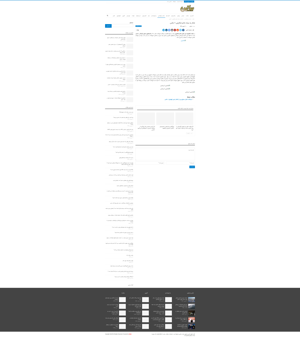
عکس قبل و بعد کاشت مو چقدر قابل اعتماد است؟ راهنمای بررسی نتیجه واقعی (119, 209)
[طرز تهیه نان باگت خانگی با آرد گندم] (145, 299)
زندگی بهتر (173, 16)
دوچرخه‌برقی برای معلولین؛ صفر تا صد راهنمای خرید (123, 180)
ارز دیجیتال (138, 16)
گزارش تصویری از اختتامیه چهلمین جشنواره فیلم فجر (182, 325)
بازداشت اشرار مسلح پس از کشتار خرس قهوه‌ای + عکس (178, 99)
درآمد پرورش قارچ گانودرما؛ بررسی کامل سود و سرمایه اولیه (121, 266)
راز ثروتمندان (153, 16)
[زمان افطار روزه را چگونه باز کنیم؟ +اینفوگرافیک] (145, 313)
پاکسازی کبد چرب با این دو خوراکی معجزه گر (112, 312)
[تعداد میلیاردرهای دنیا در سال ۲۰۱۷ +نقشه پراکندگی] (168, 299)
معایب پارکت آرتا (130, 255)
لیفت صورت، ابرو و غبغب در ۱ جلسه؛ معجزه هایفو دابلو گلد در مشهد (119, 238)
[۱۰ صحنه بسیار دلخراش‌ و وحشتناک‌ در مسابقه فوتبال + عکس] (129, 59)
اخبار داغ (168, 16)
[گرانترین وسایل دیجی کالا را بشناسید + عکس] (129, 86)
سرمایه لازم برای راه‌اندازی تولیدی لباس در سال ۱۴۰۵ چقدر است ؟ (120, 271)
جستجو (131, 23)
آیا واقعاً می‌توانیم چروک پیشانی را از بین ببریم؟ (124, 276)
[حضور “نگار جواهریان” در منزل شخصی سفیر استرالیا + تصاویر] (129, 46)
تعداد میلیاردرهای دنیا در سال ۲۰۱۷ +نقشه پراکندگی (158, 298)
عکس (114, 16)
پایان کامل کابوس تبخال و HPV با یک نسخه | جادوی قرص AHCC (120, 129)
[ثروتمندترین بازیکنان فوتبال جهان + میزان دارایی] (168, 313)
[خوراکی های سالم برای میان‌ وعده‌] (122, 319)
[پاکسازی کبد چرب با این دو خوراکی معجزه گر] (122, 313)
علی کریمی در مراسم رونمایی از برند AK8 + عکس (181, 318)
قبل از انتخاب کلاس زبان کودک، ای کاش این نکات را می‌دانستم (121, 175)
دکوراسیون (119, 16)
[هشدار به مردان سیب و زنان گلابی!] (122, 306)
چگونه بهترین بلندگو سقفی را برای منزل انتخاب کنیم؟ (122, 198)
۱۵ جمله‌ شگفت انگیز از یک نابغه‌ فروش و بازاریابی (158, 305)
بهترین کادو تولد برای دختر (128, 260)
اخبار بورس (144, 16)
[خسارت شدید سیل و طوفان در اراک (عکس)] (191, 313)
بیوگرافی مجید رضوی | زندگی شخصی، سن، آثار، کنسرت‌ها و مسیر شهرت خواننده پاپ (119, 244)
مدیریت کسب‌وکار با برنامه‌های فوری (126, 157)
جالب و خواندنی (161, 16)
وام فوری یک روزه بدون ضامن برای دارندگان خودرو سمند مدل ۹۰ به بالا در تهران (119, 135)
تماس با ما (169, 1)
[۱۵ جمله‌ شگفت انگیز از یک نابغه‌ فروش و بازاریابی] (168, 306)
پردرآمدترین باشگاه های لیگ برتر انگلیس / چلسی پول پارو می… (157, 318)
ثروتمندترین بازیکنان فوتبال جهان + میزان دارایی (158, 312)
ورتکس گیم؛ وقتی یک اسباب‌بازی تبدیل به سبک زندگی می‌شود (121, 141)
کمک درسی (130, 285)
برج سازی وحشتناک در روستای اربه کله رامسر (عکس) (181, 305)
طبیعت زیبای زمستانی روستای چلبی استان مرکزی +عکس (181, 298)
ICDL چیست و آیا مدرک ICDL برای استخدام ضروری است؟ (121, 169)
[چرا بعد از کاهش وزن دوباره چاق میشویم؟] (122, 299)
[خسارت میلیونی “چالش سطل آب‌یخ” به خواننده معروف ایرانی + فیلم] (129, 79)
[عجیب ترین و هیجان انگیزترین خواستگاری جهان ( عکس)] (129, 66)
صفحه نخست (180, 1)
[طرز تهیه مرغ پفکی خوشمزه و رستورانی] (145, 319)
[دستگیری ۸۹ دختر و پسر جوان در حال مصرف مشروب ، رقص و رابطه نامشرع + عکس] (129, 52)
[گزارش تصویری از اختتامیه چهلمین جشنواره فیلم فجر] (191, 326)
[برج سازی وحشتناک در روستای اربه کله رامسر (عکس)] (191, 306)
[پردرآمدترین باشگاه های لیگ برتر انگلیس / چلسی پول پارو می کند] (168, 319)
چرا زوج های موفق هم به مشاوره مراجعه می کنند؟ (123, 250)
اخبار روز (192, 16)
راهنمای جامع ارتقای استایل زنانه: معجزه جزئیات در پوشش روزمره (120, 215)
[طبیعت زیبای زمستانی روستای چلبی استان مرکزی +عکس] (191, 299)
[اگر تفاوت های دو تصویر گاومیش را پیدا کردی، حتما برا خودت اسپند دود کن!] (184, 118)
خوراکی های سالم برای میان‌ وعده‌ (111, 318)
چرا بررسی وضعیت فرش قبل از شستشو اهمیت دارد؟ (123, 147)
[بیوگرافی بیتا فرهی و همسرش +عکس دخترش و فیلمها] (165, 118)
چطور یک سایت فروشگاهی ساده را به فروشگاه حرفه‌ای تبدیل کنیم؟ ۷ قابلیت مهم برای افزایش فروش (120, 163)
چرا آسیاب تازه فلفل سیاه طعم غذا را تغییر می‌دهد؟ (123, 117)
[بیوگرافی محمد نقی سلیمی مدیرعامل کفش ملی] (168, 326)
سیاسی (182, 16)
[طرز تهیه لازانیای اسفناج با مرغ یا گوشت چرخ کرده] (145, 306)
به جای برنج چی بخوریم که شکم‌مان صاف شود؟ (124, 232)
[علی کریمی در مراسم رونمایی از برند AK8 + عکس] (191, 319)
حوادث (133, 16)
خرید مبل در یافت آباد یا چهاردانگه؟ (126, 112)
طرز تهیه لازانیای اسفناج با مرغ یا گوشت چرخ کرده (134, 305)
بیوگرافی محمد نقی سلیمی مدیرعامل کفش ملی (159, 325)
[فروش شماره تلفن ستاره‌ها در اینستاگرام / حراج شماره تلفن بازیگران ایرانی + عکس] (129, 39)
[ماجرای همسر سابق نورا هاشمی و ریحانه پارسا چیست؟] (129, 93)
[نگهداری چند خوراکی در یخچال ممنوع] (122, 326)
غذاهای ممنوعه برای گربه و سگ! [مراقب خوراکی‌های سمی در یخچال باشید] (120, 123)
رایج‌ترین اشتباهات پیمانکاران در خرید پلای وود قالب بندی (121, 203)
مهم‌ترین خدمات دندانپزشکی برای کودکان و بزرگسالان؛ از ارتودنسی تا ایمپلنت (120, 221)
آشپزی (123, 16)
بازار (149, 16)
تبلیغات (174, 1)
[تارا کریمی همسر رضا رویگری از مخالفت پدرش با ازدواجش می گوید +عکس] (146, 118)
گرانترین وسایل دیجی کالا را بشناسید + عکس (116, 84)
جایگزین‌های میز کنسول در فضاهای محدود (125, 185)
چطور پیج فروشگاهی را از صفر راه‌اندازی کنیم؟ (124, 152)
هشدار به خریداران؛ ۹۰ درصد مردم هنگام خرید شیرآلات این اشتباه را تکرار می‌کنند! (120, 191)
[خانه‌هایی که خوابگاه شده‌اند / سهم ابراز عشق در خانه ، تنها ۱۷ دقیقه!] (129, 99)
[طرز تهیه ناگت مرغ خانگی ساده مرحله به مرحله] (145, 326)
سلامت (187, 16)
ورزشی (178, 16)
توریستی (128, 16)
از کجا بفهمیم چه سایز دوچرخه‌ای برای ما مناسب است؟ (122, 227)
